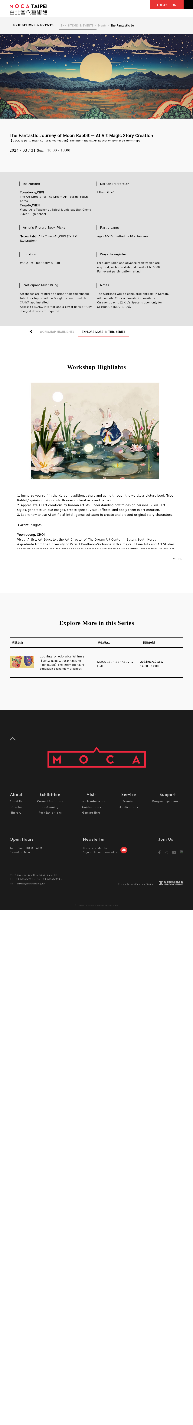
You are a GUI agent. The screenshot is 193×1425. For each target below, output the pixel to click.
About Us (16, 801)
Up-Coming (50, 807)
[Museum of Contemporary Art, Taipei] (28, 9)
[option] (96, 76)
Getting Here (91, 812)
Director (16, 807)
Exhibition (50, 794)
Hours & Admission (91, 801)
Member (129, 801)
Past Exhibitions (50, 812)
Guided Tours (91, 807)
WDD (116, 905)
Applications (128, 807)
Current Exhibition (50, 801)
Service (128, 794)
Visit (91, 794)
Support (168, 794)
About (16, 794)
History (16, 812)
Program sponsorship (167, 801)
